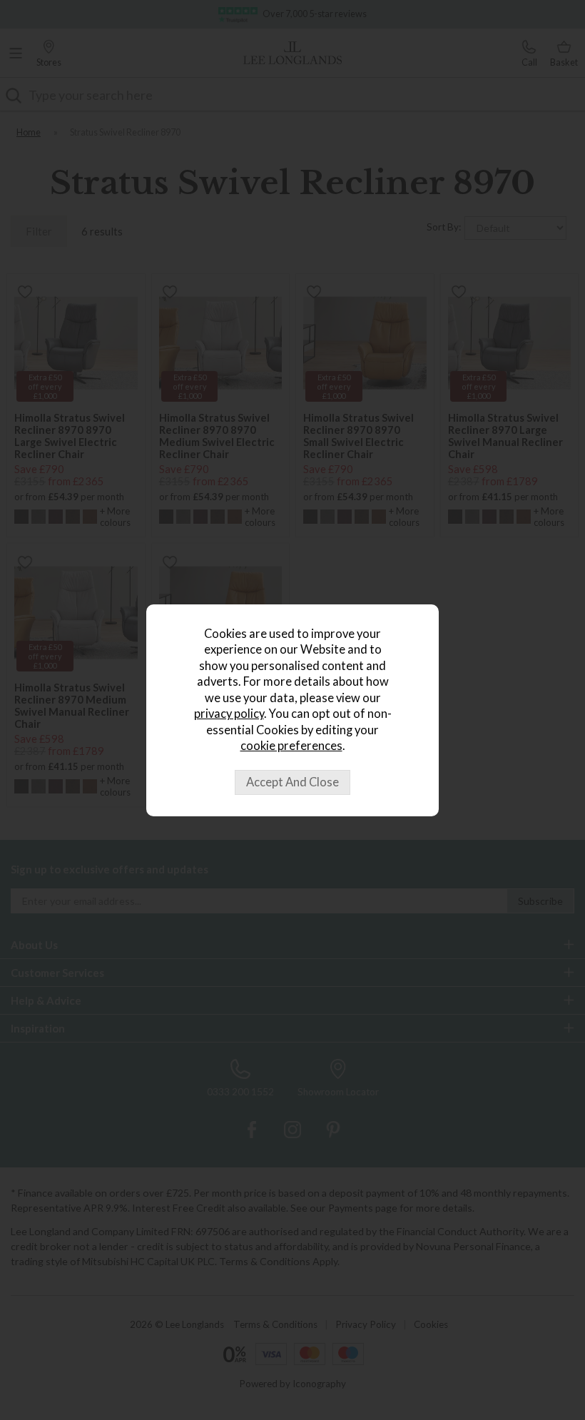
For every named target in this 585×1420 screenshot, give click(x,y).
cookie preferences (291, 746)
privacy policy (229, 713)
